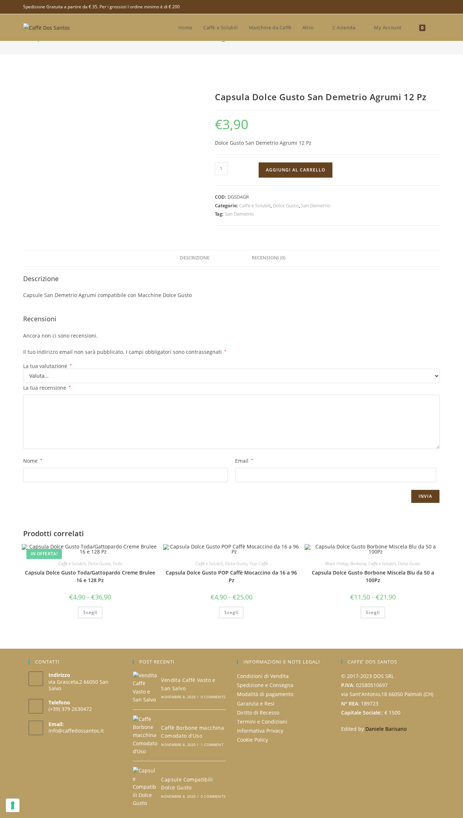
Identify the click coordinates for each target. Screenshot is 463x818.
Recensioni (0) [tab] (268, 258)
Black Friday (336, 563)
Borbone (358, 563)
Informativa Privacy (260, 730)
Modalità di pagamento (265, 694)
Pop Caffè (259, 563)
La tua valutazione (47, 366)
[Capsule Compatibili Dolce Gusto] (145, 787)
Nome (32, 460)
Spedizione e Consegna (265, 685)
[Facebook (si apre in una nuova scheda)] (437, 6)
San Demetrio (315, 205)
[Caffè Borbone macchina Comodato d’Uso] (145, 735)
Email (244, 460)
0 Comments (213, 696)
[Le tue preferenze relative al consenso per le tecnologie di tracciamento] (13, 805)
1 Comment (212, 744)
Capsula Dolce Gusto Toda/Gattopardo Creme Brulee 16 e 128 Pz (90, 576)
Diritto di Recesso (258, 712)
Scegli (90, 612)
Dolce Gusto (286, 205)
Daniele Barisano (386, 728)
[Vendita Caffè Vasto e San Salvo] (145, 687)
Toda (117, 563)
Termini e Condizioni (262, 721)
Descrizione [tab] (194, 258)
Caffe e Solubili (255, 205)
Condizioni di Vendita (263, 676)
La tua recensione (47, 387)
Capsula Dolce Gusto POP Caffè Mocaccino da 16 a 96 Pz (231, 576)
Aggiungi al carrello (295, 170)
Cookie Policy (252, 739)
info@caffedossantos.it (76, 730)
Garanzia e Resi (256, 703)
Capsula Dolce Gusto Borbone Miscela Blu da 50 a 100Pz (373, 576)
